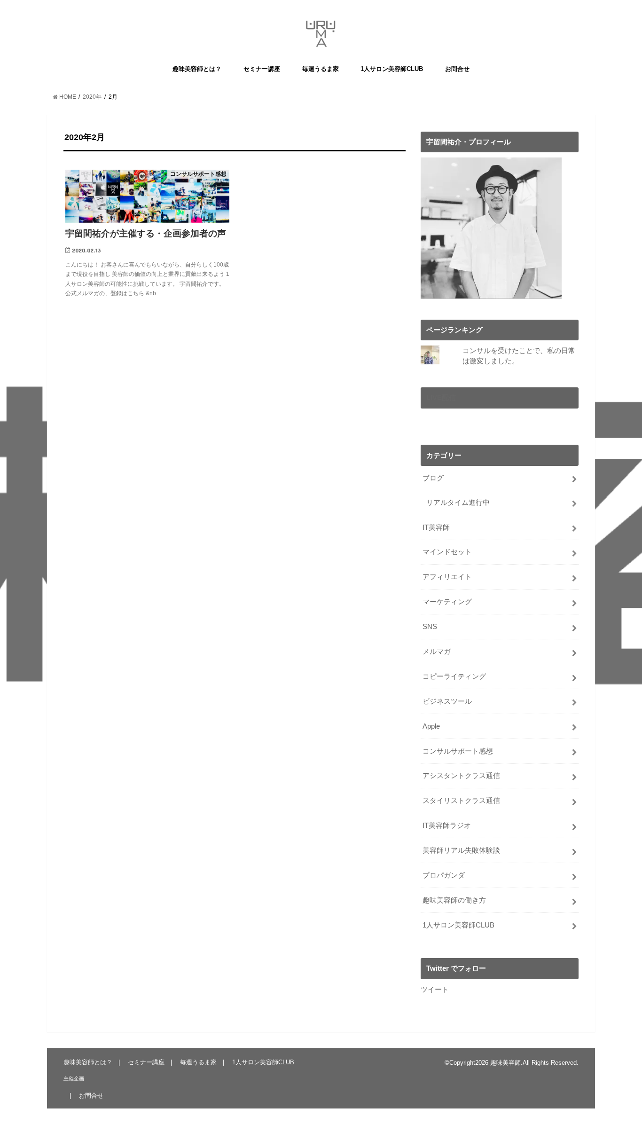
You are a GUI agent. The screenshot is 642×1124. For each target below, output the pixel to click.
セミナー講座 (261, 68)
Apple (431, 726)
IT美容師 (436, 527)
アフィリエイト (447, 577)
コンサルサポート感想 (458, 751)
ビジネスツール (447, 701)
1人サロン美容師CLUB (391, 68)
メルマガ (437, 651)
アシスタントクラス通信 (461, 775)
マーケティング (447, 601)
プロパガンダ (444, 875)
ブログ (433, 478)
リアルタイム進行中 (458, 502)
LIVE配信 (441, 397)
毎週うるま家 (320, 68)
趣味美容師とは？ (196, 68)
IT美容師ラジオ (447, 825)
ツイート (435, 989)
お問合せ (457, 68)
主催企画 (73, 1078)
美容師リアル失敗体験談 (461, 850)
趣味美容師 (505, 1062)
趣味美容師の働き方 (454, 900)
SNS (430, 626)
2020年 (92, 97)
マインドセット (447, 552)
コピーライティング (454, 676)
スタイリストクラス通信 (461, 800)
